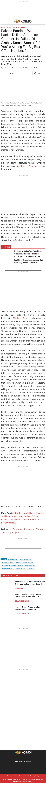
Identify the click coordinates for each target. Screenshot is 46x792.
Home (4, 27)
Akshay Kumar (21, 318)
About (9, 776)
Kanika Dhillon (30, 565)
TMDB (31, 781)
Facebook (17, 529)
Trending (31, 568)
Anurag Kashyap (25, 559)
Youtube (5, 532)
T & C (27, 776)
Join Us (11, 73)
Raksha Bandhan (7, 568)
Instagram (29, 529)
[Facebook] (3, 555)
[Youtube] (30, 757)
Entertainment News (23, 614)
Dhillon (18, 562)
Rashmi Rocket (20, 568)
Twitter (39, 529)
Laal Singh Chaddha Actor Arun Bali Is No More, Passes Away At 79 (29, 261)
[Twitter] (7, 555)
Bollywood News (16, 27)
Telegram (15, 532)
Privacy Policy (34, 776)
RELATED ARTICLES (10, 576)
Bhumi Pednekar (29, 166)
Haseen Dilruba (28, 562)
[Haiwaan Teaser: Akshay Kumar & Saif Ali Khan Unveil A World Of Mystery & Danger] (7, 597)
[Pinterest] (23, 757)
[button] (37, 73)
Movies (40, 779)
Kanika (20, 565)
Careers (21, 776)
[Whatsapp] (11, 555)
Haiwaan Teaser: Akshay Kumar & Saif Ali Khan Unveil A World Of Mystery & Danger (28, 596)
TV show (17, 781)
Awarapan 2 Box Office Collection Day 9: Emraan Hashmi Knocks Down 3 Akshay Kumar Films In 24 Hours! (30, 583)
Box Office (19, 588)
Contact (15, 776)
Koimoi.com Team (9, 68)
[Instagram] (20, 757)
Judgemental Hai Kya (9, 565)
